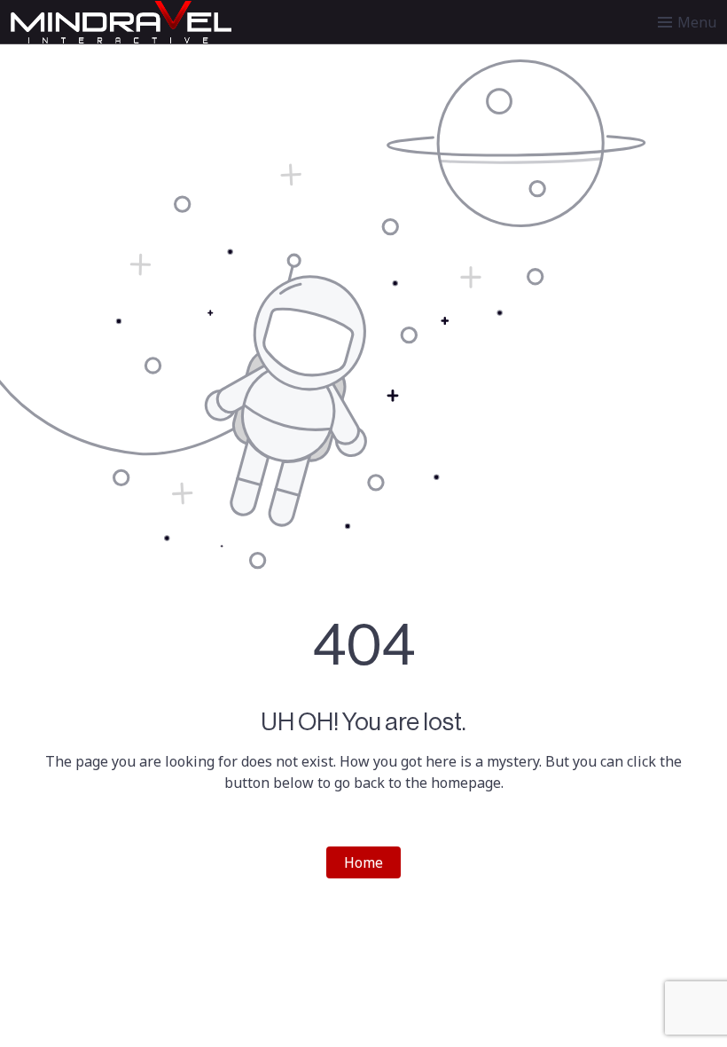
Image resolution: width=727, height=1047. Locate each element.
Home (363, 862)
